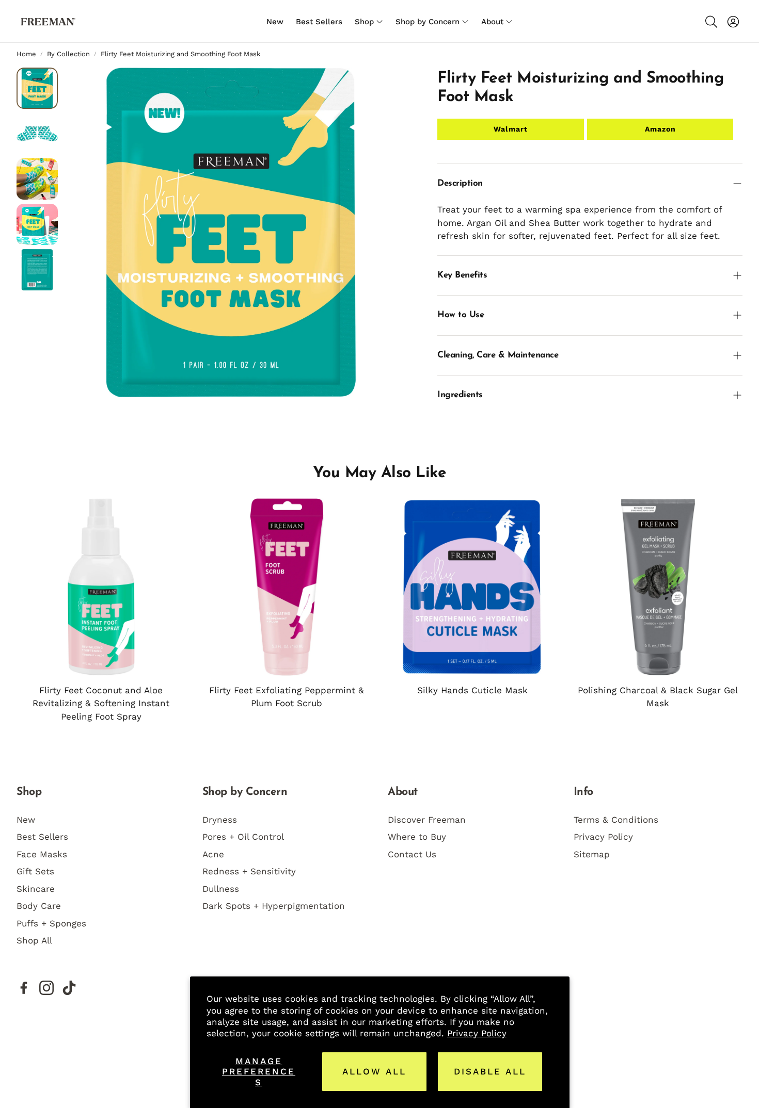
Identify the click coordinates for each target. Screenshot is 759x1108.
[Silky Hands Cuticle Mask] (472, 587)
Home (26, 54)
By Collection (68, 54)
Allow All (374, 1071)
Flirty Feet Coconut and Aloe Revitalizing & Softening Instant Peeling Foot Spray (101, 703)
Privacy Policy (477, 1033)
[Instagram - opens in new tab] (46, 988)
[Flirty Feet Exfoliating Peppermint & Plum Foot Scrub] (287, 587)
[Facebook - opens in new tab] (24, 988)
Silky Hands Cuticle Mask (472, 690)
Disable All (490, 1071)
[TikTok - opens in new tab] (69, 988)
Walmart (511, 129)
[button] (710, 21)
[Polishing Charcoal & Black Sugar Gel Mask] (658, 587)
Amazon (660, 129)
